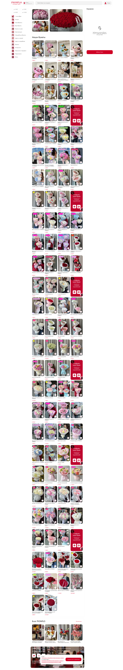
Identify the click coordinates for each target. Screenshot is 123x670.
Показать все (79, 621)
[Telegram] (74, 120)
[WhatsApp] (39, 656)
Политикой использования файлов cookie (51, 662)
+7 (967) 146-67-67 (38, 651)
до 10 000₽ (24, 12)
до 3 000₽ (16, 9)
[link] (40, 14)
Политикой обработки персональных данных (52, 660)
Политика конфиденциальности (64, 650)
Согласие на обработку (63, 653)
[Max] (79, 120)
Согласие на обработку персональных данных (53, 658)
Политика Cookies (62, 652)
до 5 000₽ (24, 9)
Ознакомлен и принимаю (73, 659)
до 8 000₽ (16, 12)
